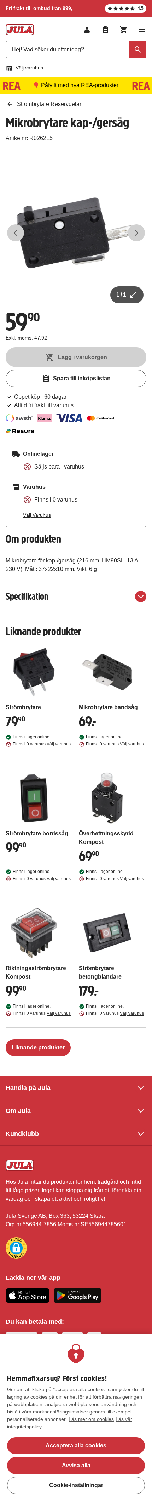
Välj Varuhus (37, 515)
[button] (16, 1248)
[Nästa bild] (136, 232)
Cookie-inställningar (76, 1485)
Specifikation (27, 596)
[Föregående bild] (15, 232)
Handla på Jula (28, 1087)
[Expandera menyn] (142, 29)
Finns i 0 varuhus (42, 743)
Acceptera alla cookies (76, 1446)
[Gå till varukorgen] (123, 29)
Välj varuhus (29, 68)
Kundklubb (22, 1133)
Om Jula (18, 1110)
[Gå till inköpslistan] (105, 29)
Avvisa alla (76, 1465)
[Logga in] (86, 29)
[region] (76, 1417)
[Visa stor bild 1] (76, 232)
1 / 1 (121, 295)
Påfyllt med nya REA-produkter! (80, 85)
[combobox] (76, 49)
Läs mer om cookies (91, 1419)
